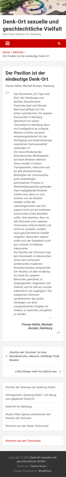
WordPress (45, 471)
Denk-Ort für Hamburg (19, 406)
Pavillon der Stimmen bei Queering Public (31, 387)
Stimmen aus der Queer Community (27, 426)
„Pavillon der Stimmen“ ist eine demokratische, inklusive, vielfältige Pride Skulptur (34, 356)
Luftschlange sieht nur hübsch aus (36, 371)
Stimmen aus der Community (23, 440)
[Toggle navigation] (7, 43)
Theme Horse (38, 466)
